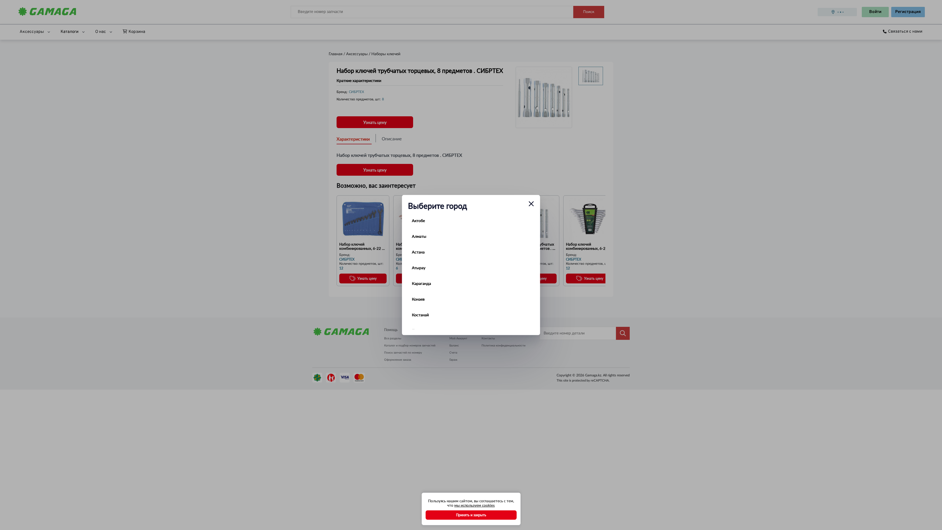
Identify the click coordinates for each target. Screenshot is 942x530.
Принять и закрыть (471, 515)
